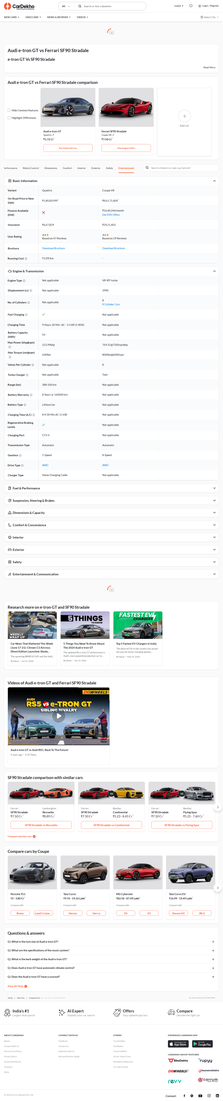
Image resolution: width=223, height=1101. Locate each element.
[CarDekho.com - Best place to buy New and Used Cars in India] (19, 6)
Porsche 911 (18, 894)
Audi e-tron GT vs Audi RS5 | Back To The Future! (39, 749)
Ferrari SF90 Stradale (114, 131)
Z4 (125, 913)
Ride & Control (31, 168)
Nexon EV (178, 913)
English (177, 5)
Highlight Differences (24, 117)
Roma (20, 913)
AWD (45, 465)
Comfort (67, 168)
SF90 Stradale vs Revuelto (41, 825)
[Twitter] (191, 1096)
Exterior (96, 168)
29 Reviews (120, 238)
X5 (149, 913)
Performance (10, 168)
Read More (209, 67)
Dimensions (50, 168)
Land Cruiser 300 (44, 913)
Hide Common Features (25, 110)
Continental (120, 812)
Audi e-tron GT (52, 131)
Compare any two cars (20, 836)
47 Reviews (60, 238)
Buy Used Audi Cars (68, 148)
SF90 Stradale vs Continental (111, 825)
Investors (8, 1067)
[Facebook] (184, 1096)
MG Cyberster (124, 894)
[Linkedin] (217, 1096)
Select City (210, 17)
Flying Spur (190, 812)
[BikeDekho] (178, 1060)
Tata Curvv (69, 894)
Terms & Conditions (13, 1051)
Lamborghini (49, 808)
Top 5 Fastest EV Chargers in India (136, 643)
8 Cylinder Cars (111, 304)
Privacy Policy (10, 1056)
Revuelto (48, 812)
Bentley (117, 808)
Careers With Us (11, 1046)
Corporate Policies (12, 1061)
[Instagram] (209, 1096)
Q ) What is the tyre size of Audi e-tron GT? (33, 941)
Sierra (96, 913)
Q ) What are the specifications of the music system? (38, 950)
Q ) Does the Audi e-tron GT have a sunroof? (34, 976)
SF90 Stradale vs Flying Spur (181, 825)
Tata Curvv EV (177, 894)
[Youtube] (200, 1096)
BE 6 (202, 913)
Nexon (73, 913)
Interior (82, 168)
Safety (109, 168)
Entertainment (126, 168)
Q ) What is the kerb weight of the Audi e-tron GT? (37, 959)
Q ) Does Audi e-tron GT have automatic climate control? (41, 967)
